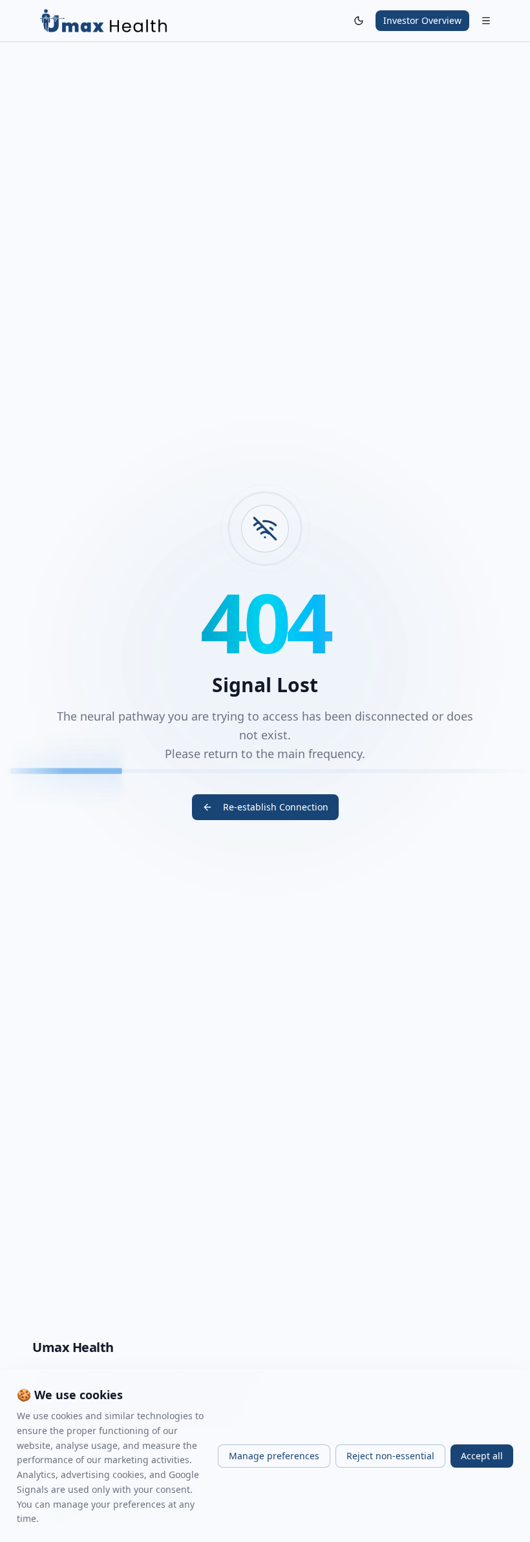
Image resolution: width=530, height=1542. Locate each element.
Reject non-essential (390, 1456)
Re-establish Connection (275, 807)
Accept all (482, 1456)
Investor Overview (422, 20)
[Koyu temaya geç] (358, 20)
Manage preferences (274, 1456)
